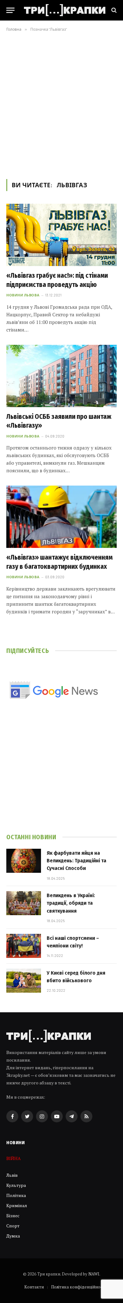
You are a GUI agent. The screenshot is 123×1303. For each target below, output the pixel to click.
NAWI (93, 1274)
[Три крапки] (64, 10)
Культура (16, 1185)
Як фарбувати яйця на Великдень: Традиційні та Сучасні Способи (76, 861)
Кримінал (16, 1205)
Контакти (34, 1287)
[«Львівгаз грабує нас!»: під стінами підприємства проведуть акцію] (61, 235)
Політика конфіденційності (78, 1287)
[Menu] (10, 10)
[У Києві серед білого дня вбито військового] (23, 981)
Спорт (13, 1226)
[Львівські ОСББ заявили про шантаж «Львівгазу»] (61, 376)
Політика (16, 1195)
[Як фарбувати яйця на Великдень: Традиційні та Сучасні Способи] (23, 861)
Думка (13, 1236)
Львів (12, 1175)
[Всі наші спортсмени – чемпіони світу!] (23, 946)
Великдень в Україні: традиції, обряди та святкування (71, 903)
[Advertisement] (61, 104)
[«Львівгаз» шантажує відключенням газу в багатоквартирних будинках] (61, 517)
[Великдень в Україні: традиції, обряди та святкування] (23, 903)
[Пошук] (113, 10)
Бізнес (13, 1216)
